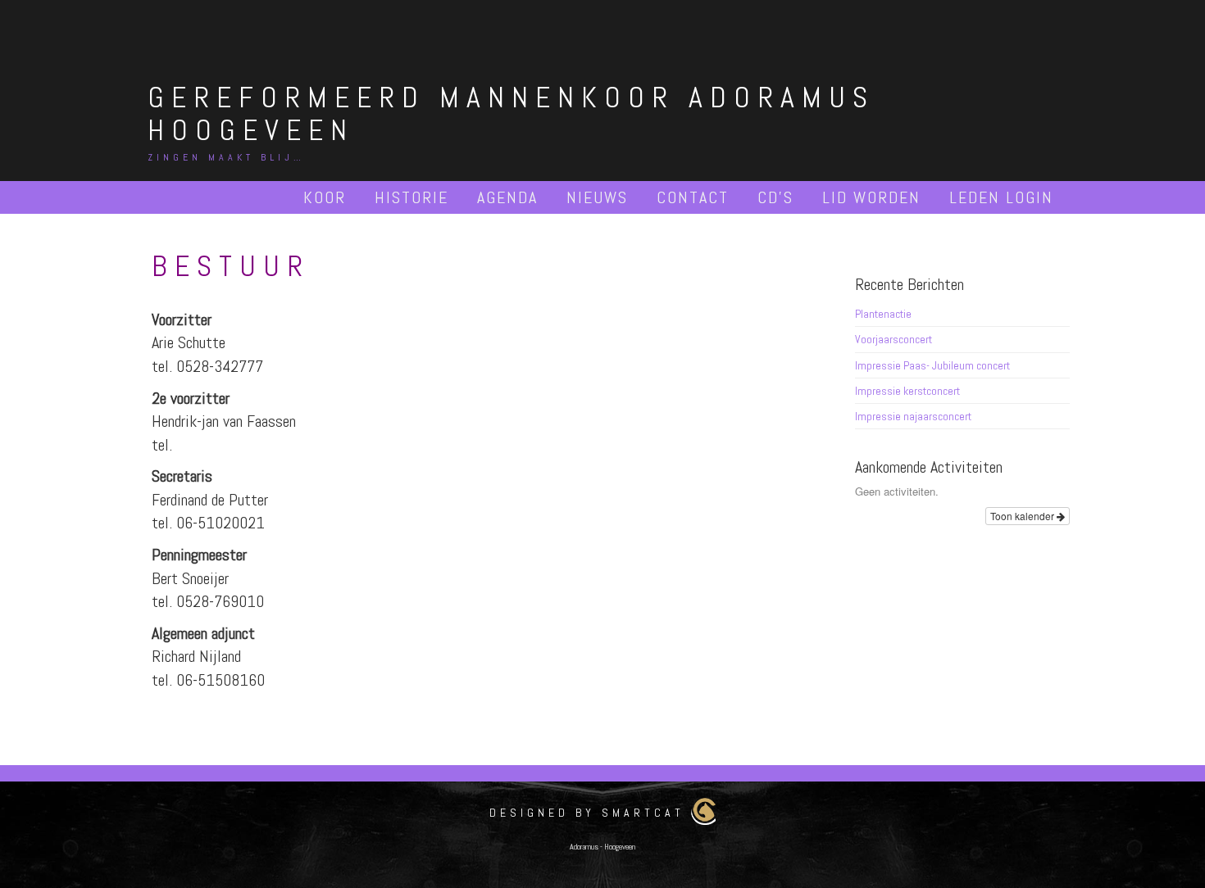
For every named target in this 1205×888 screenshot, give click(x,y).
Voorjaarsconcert (893, 339)
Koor (324, 197)
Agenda (507, 197)
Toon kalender (1023, 516)
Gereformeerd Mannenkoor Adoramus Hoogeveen (511, 114)
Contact (693, 197)
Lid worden (871, 197)
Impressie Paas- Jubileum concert (932, 365)
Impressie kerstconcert (907, 390)
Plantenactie (883, 313)
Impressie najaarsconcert (913, 416)
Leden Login (1001, 197)
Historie (411, 197)
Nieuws (597, 197)
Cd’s (775, 197)
